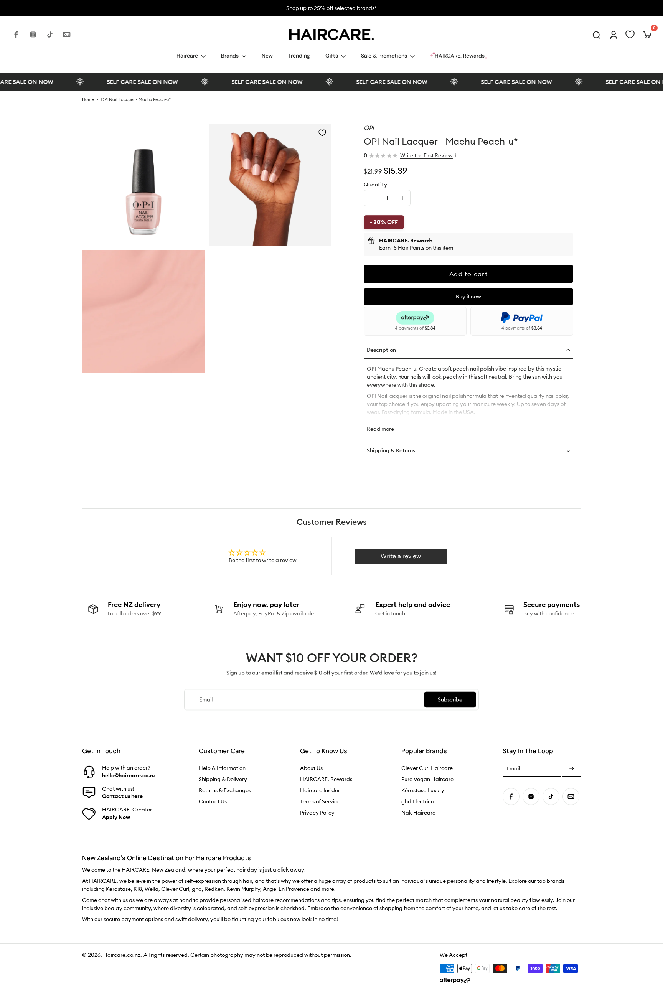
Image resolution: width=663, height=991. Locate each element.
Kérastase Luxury (422, 790)
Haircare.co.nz (121, 955)
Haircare (187, 55)
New (267, 55)
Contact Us (213, 801)
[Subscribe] (571, 769)
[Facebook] (16, 34)
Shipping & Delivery (223, 779)
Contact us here (122, 796)
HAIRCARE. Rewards (326, 779)
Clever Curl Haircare (427, 768)
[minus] (371, 198)
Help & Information (222, 768)
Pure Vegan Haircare (427, 779)
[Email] (66, 34)
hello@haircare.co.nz (129, 775)
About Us (311, 768)
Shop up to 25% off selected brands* (331, 8)
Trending (299, 55)
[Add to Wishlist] (322, 133)
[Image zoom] (143, 185)
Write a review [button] (401, 556)
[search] (596, 34)
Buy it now (468, 296)
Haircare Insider (320, 790)
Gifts (331, 55)
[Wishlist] (630, 34)
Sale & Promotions (384, 55)
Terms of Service (320, 801)
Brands (230, 55)
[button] (468, 274)
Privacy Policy (317, 813)
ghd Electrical (418, 801)
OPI (369, 128)
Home (88, 99)
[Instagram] (33, 34)
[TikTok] (49, 34)
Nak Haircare (418, 813)
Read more (380, 428)
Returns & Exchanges (225, 790)
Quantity (375, 184)
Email (513, 768)
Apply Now (116, 817)
